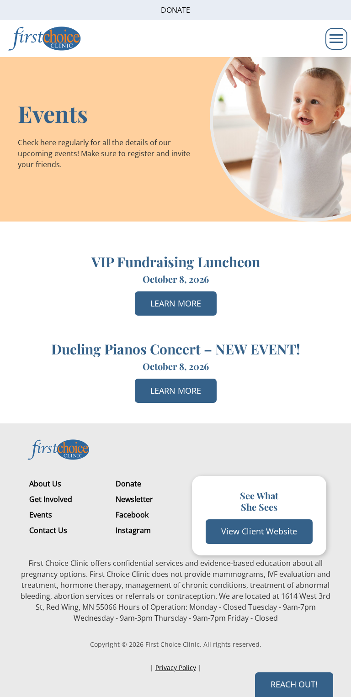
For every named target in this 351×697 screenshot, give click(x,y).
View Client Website (259, 531)
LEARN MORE (175, 303)
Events (40, 515)
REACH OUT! (294, 684)
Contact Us (48, 530)
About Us (45, 484)
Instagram (133, 530)
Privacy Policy (175, 667)
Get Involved (50, 499)
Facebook (132, 515)
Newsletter (134, 499)
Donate (175, 10)
